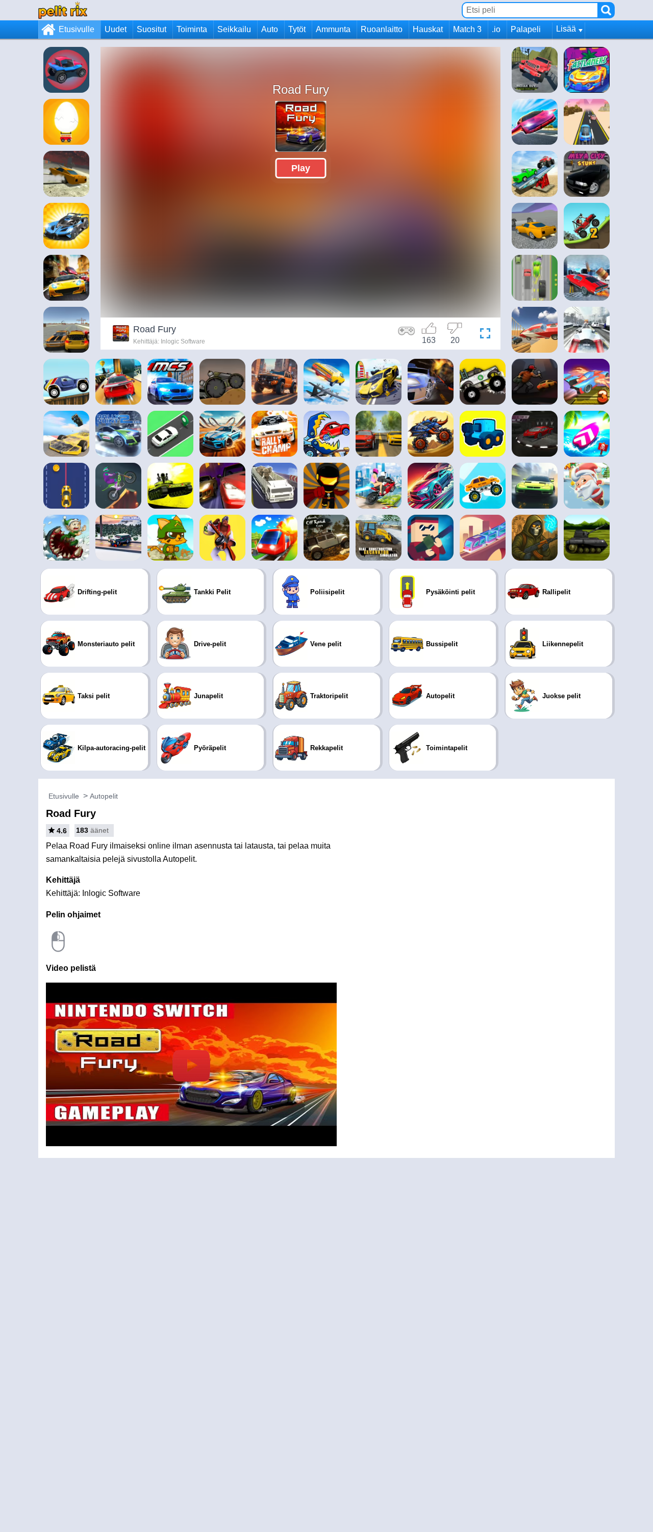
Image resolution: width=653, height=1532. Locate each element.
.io (496, 29)
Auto (269, 29)
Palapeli (526, 29)
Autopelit (104, 796)
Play (300, 168)
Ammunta (333, 29)
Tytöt (297, 29)
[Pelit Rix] (62, 10)
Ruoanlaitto (382, 29)
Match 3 (467, 29)
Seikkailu (234, 29)
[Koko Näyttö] (482, 335)
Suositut (151, 29)
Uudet (116, 29)
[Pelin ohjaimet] (406, 335)
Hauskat (428, 29)
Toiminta (192, 29)
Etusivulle (76, 29)
